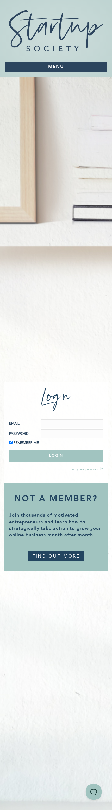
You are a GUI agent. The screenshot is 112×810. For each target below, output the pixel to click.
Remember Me (26, 443)
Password (19, 434)
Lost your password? (86, 469)
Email (14, 423)
